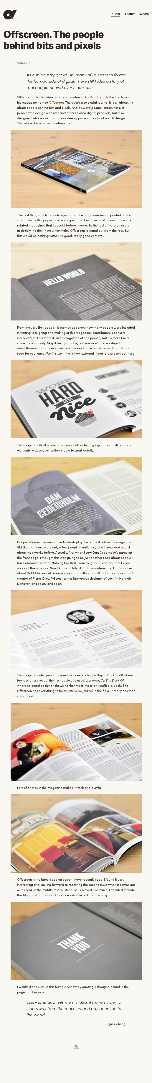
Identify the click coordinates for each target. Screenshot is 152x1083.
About (129, 14)
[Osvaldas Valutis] (10, 15)
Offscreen (56, 102)
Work (144, 14)
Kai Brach (92, 97)
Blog (115, 14)
